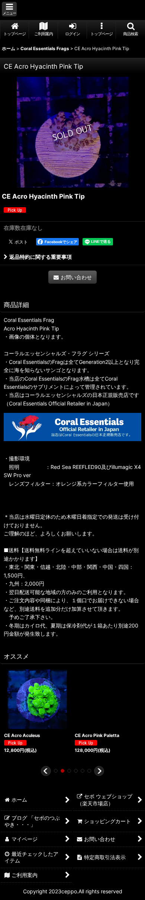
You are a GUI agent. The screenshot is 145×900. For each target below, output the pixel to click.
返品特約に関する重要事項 (40, 257)
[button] (9, 9)
